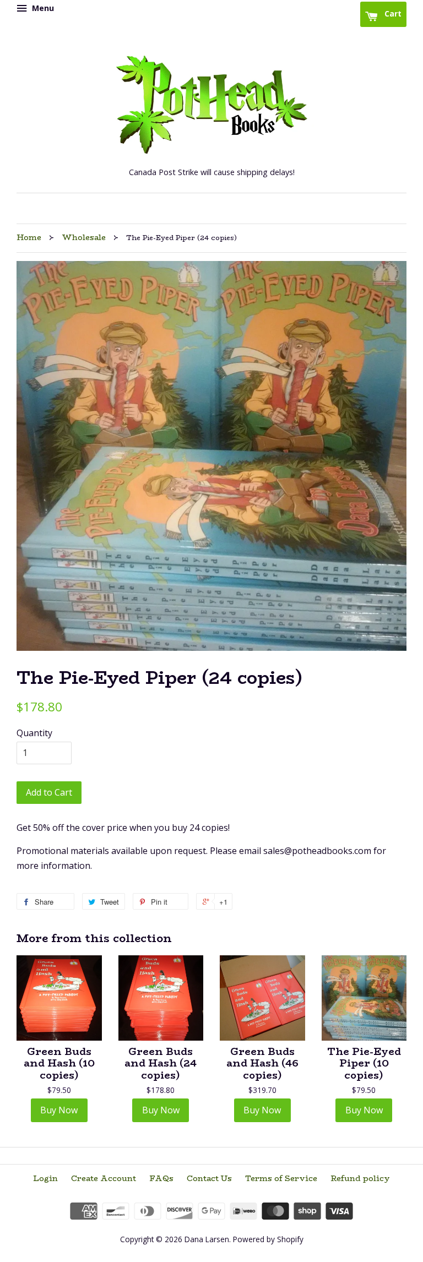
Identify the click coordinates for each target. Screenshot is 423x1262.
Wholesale (84, 237)
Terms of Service (281, 1178)
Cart (392, 13)
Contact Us (209, 1178)
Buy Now (59, 1110)
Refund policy (360, 1178)
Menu (42, 8)
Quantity (34, 733)
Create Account (103, 1178)
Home (29, 237)
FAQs (161, 1178)
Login (45, 1178)
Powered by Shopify (268, 1239)
